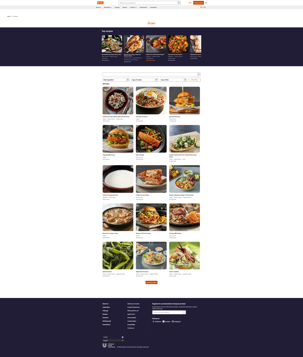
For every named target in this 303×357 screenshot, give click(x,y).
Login (190, 2)
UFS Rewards (107, 321)
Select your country (133, 304)
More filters (194, 79)
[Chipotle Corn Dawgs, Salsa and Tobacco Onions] (134, 44)
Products (105, 317)
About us (105, 304)
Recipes (105, 314)
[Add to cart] (206, 3)
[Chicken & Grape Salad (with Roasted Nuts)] (118, 100)
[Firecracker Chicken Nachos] (178, 44)
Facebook (158, 321)
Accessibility (131, 324)
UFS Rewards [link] (143, 7)
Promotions (106, 324)
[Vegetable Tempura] (151, 255)
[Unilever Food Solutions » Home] (100, 3)
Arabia (105, 337)
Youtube (167, 321)
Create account (198, 2)
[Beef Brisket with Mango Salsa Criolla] (112, 44)
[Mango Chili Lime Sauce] (151, 217)
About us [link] (98, 7)
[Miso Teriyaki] (151, 139)
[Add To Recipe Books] (119, 37)
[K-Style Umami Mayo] (151, 179)
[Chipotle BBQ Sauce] (118, 139)
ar (204, 7)
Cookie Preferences (133, 307)
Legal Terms (131, 314)
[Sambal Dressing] (184, 100)
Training (105, 310)
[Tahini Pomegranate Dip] (118, 179)
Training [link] (117, 7)
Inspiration (106, 307)
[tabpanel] (112, 48)
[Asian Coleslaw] (184, 255)
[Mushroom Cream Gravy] (118, 217)
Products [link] (132, 7)
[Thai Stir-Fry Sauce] (151, 100)
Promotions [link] (153, 7)
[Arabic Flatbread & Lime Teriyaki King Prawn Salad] (184, 139)
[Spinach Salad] (118, 255)
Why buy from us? (132, 310)
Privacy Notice (131, 317)
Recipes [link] (125, 7)
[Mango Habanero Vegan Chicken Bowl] (184, 179)
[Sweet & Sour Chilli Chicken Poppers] (156, 44)
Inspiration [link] (107, 7)
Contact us (130, 328)
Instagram (177, 321)
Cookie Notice (131, 321)
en (201, 7)
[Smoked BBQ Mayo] (184, 217)
